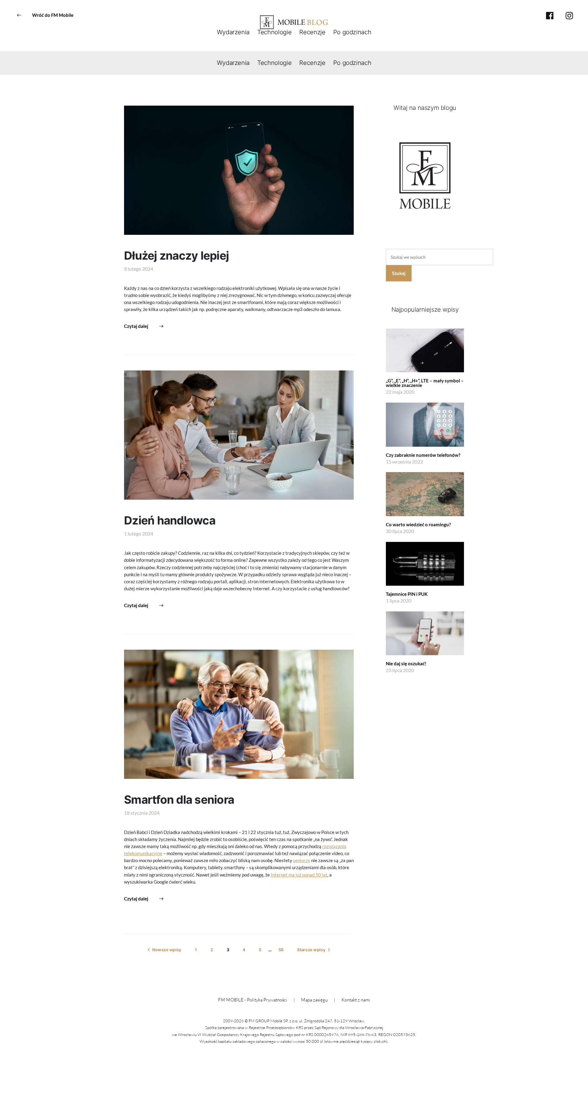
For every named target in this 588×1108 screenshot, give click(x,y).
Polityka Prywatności (267, 1000)
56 (281, 949)
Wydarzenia (233, 32)
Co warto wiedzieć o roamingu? (418, 524)
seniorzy (301, 860)
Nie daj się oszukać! (406, 663)
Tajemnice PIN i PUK (407, 594)
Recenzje (312, 32)
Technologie (274, 32)
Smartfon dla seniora (179, 799)
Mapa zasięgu (314, 1000)
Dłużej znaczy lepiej (176, 255)
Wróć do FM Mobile (53, 15)
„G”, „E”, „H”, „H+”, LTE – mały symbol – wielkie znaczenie (425, 383)
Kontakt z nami (355, 1000)
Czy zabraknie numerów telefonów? (423, 455)
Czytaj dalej (136, 326)
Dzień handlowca (169, 520)
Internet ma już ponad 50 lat (299, 874)
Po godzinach (352, 32)
